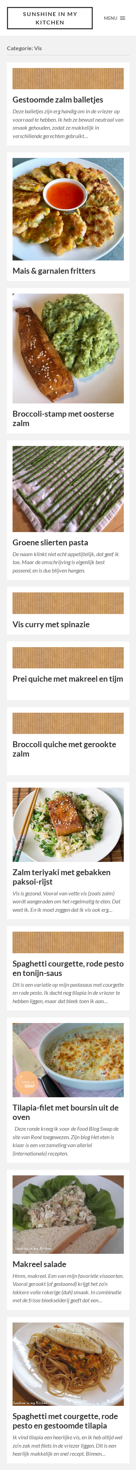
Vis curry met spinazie (51, 624)
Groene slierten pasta (50, 542)
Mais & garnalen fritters (54, 270)
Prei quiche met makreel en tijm (68, 678)
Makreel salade (39, 1264)
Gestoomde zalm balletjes (58, 99)
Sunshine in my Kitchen (50, 17)
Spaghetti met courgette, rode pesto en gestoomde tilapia (65, 1420)
